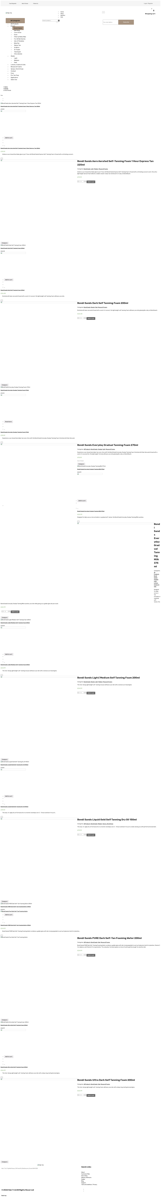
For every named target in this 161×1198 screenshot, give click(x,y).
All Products (14, 24)
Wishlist (63, 15)
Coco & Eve (17, 32)
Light (15, 58)
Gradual (13, 71)
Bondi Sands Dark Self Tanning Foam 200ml (12, 248)
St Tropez (17, 49)
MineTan (16, 43)
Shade (13, 56)
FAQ (62, 17)
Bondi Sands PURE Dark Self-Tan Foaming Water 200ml (16, 906)
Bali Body (17, 30)
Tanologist (17, 52)
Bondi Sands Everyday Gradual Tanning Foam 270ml (15, 390)
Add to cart (8, 138)
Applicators (14, 77)
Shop (62, 13)
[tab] (4, 98)
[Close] (2, 158)
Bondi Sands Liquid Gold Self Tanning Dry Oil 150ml (14, 764)
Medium (16, 60)
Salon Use (14, 79)
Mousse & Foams (16, 67)
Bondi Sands (18, 28)
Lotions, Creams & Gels (18, 64)
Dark (15, 62)
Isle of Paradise (19, 41)
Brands (13, 26)
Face (12, 73)
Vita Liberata (18, 54)
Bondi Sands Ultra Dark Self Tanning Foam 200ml (14, 1025)
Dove (15, 34)
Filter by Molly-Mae (20, 37)
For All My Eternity (19, 39)
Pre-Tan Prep (15, 75)
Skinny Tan (17, 45)
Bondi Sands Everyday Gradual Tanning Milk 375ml (90, 469)
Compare (4, 243)
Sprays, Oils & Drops (17, 69)
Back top (4, 1195)
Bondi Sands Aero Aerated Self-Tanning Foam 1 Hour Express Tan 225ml (20, 106)
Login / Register (148, 3)
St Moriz (16, 47)
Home (62, 12)
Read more (8, 421)
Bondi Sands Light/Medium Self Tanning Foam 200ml (15, 622)
